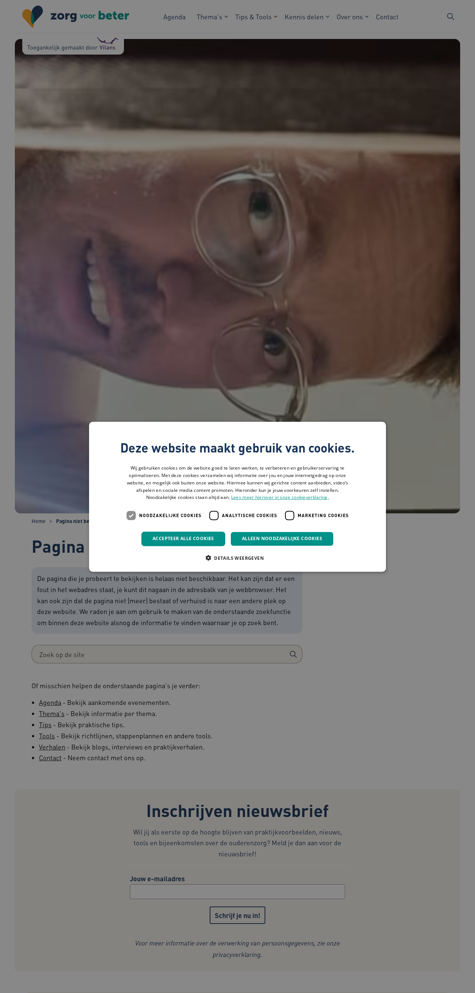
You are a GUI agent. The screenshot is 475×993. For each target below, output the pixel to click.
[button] (237, 557)
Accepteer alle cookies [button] (183, 538)
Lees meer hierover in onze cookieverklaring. (280, 497)
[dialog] (237, 497)
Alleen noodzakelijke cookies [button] (282, 538)
